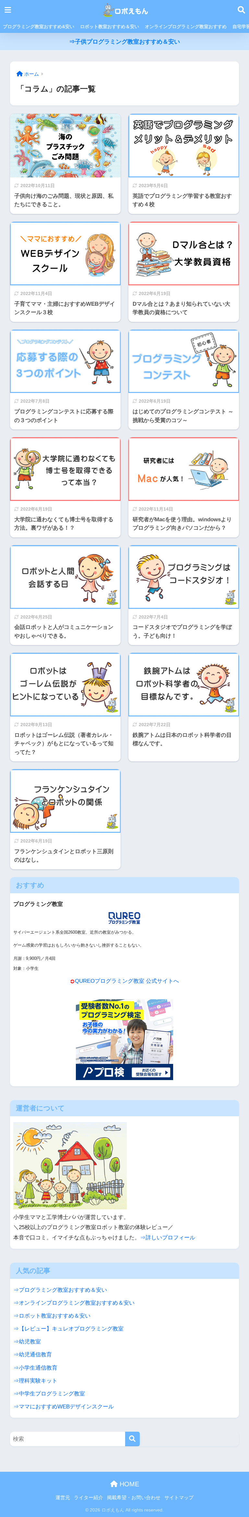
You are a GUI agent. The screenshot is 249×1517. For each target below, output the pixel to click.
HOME (128, 1484)
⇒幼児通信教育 (32, 1354)
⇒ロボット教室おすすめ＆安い (51, 1315)
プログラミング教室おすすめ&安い (38, 26)
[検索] (132, 1439)
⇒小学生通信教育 (35, 1367)
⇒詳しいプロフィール (167, 1237)
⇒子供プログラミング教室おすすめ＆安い (124, 41)
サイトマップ (179, 1497)
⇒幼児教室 (27, 1341)
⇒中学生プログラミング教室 (49, 1393)
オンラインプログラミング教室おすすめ (186, 26)
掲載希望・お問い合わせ (133, 1497)
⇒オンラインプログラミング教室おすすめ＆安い (74, 1303)
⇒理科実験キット (35, 1380)
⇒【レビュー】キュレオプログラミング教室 (68, 1328)
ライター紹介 (88, 1497)
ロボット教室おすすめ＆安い (109, 26)
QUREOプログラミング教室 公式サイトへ (127, 981)
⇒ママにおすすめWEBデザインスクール (63, 1406)
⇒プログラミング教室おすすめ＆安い (60, 1290)
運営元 (62, 1497)
